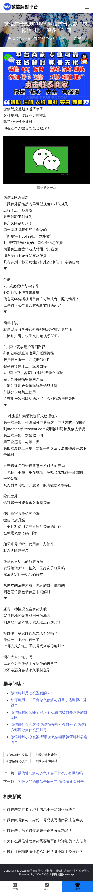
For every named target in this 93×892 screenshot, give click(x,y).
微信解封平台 (21, 38)
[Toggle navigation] (87, 7)
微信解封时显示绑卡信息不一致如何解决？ (41, 809)
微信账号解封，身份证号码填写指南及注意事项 (45, 820)
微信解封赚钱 (47, 754)
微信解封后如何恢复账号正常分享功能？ (39, 830)
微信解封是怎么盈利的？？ (32, 693)
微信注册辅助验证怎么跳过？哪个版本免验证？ (45, 852)
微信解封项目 (18, 761)
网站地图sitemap (63, 874)
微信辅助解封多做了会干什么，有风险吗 (50, 773)
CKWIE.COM (43, 874)
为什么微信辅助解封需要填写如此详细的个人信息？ (48, 841)
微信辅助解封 (47, 761)
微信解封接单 (18, 754)
